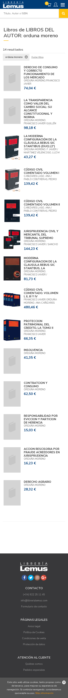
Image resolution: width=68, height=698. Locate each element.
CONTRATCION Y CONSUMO (35, 384)
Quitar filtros (37, 57)
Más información (44, 693)
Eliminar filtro (26, 56)
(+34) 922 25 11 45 (34, 594)
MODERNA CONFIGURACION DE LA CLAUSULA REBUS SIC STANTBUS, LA (40, 263)
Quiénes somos (34, 664)
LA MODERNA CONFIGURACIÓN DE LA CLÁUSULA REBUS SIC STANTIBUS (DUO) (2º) (40, 141)
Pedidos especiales (34, 670)
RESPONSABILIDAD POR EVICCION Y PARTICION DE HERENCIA (41, 419)
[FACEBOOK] (24, 578)
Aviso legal (34, 626)
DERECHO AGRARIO (37, 482)
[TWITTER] (31, 578)
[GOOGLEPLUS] (43, 578)
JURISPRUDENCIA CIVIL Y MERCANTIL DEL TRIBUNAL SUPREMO (41, 234)
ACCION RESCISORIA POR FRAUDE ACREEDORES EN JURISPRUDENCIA (42, 452)
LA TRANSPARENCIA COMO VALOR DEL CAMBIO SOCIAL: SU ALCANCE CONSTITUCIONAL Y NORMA (38, 108)
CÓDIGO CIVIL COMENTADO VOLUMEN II (42, 202)
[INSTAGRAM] (37, 578)
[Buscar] (63, 13)
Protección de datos (34, 644)
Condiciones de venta (34, 638)
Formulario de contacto (34, 606)
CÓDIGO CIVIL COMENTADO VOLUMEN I (41, 171)
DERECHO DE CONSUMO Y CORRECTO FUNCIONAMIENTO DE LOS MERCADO (41, 72)
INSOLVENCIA (33, 350)
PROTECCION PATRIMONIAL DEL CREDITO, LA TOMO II (38, 324)
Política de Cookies (34, 632)
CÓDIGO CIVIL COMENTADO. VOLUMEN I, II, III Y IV (41, 293)
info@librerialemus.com (34, 600)
